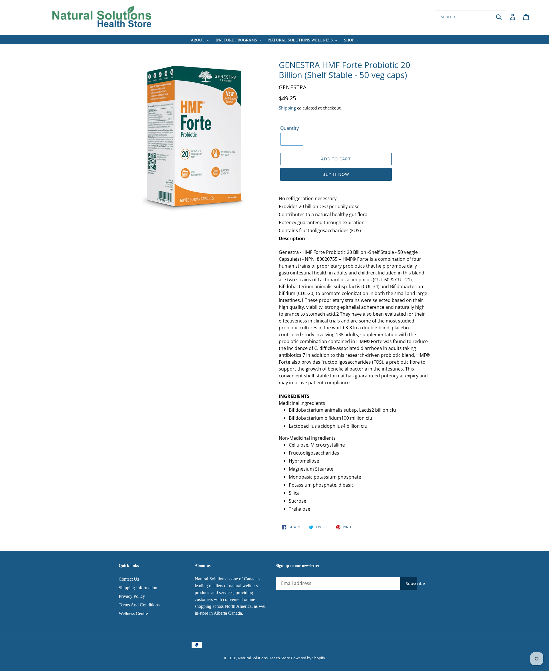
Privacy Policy (132, 596)
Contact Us (129, 579)
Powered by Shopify (308, 657)
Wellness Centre (133, 613)
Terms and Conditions (139, 604)
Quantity (289, 128)
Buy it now (336, 174)
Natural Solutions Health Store (264, 657)
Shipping (287, 108)
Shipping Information (138, 587)
